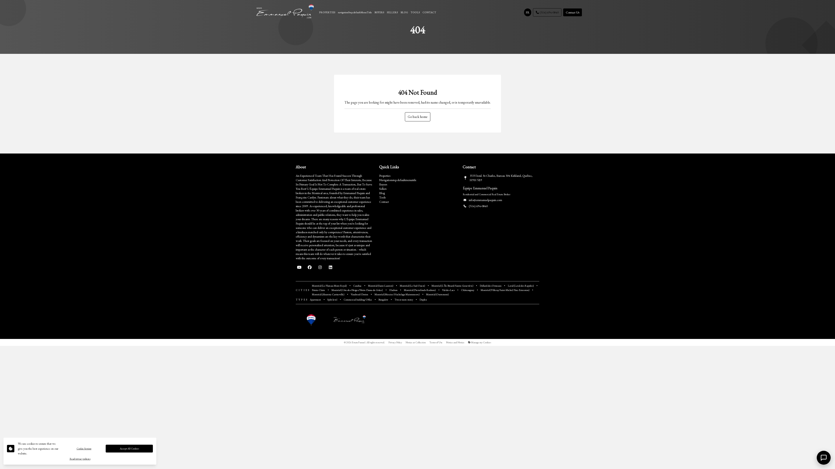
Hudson (393, 290)
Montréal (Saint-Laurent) (380, 285)
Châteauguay (467, 290)
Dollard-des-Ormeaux (490, 285)
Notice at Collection (416, 342)
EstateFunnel (358, 342)
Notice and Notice (455, 342)
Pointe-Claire (318, 290)
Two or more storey (403, 299)
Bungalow (383, 299)
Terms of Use (436, 342)
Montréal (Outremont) (437, 294)
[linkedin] (330, 267)
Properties (384, 176)
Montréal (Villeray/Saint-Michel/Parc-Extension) (505, 290)
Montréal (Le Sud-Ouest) (412, 285)
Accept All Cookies (129, 448)
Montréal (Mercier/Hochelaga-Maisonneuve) (397, 294)
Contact (384, 202)
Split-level (332, 299)
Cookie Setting (84, 448)
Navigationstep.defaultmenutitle (397, 180)
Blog (382, 193)
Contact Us (572, 12)
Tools (382, 197)
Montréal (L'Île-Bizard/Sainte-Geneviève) (452, 285)
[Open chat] (824, 458)
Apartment (315, 299)
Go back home (418, 116)
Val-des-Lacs (448, 290)
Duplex (423, 299)
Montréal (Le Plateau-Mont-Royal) (329, 285)
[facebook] (309, 267)
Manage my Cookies (481, 342)
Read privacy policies (80, 459)
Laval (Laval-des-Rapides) (521, 285)
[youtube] (299, 267)
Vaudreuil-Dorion (359, 294)
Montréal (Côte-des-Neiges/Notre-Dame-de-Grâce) (357, 290)
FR (527, 12)
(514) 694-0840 (549, 12)
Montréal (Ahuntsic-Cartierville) (328, 294)
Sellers (382, 189)
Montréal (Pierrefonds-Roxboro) (420, 290)
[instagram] (320, 267)
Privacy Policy (395, 342)
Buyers (383, 184)
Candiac (357, 285)
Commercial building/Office (358, 299)
